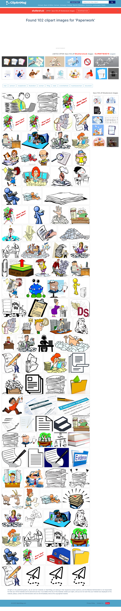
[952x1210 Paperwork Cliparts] (60, 440)
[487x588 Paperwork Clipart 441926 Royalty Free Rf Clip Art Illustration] (41, 327)
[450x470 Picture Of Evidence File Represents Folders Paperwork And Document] (80, 458)
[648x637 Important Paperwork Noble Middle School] (12, 405)
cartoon (12, 86)
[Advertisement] (60, 35)
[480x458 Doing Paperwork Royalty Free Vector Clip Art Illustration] (61, 177)
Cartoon (56, 5)
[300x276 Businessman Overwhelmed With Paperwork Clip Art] (27, 344)
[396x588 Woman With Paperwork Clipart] (31, 499)
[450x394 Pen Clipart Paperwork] (47, 234)
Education (81, 5)
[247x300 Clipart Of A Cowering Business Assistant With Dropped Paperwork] (42, 268)
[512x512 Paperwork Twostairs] (62, 424)
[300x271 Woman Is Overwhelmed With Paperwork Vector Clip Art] (80, 250)
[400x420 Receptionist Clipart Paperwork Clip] (81, 326)
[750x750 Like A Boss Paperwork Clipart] (11, 196)
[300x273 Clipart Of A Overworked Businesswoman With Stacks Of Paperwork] (55, 363)
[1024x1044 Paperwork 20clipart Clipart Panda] (31, 196)
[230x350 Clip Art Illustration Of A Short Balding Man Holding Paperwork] (44, 158)
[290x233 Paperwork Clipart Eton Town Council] (76, 499)
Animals (40, 5)
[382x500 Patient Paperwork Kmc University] (35, 458)
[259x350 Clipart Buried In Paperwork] (26, 327)
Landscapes (97, 5)
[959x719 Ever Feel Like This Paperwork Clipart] (40, 123)
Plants (103, 5)
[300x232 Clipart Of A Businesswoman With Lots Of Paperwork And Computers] (35, 177)
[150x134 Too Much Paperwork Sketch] (56, 478)
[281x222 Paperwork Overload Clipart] (61, 327)
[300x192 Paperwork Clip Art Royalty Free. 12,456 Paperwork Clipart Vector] (19, 103)
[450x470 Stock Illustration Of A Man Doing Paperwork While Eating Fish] (34, 478)
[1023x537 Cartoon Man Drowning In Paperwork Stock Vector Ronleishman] (72, 344)
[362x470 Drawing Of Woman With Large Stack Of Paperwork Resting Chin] (82, 177)
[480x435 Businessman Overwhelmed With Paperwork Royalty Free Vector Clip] (60, 141)
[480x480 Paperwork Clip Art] (39, 216)
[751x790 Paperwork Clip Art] (36, 288)
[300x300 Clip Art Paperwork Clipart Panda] (81, 158)
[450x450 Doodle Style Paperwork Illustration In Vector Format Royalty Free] (56, 385)
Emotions (89, 5)
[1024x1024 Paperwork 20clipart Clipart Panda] (81, 424)
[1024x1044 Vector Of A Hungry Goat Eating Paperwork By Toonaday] (12, 499)
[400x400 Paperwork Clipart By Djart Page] (59, 309)
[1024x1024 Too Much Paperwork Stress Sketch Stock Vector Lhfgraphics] (79, 478)
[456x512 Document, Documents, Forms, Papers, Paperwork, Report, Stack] (34, 385)
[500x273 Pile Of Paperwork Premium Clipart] (74, 234)
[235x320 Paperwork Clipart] (29, 234)
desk (54, 86)
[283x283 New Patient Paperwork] (10, 424)
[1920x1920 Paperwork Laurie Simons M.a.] (44, 424)
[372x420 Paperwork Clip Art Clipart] (81, 123)
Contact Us (100, 603)
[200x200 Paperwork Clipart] (38, 309)
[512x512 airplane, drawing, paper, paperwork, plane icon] (33, 576)
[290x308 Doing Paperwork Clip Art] (61, 268)
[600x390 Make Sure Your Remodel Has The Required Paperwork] (73, 405)
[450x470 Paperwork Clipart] (57, 288)
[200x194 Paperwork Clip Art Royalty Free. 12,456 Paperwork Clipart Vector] (48, 103)
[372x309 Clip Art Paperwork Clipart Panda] (61, 158)
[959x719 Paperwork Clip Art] (75, 103)
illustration (32, 86)
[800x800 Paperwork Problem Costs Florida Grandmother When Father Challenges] (80, 557)
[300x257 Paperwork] (14, 458)
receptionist (22, 86)
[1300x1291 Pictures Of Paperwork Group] (12, 478)
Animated (63, 5)
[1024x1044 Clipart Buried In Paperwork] (51, 499)
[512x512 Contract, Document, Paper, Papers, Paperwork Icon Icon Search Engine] (79, 363)
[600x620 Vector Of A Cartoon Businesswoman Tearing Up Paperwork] (33, 519)
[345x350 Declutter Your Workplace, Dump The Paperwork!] (12, 385)
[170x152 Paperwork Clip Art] (11, 440)
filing (48, 86)
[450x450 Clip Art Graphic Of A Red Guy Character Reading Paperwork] (28, 158)
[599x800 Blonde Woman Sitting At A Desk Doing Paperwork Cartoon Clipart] (9, 344)
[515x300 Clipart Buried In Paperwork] (36, 251)
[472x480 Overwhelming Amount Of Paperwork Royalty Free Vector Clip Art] (60, 251)
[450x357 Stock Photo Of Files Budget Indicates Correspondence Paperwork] (58, 557)
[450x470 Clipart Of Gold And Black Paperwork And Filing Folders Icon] (32, 363)
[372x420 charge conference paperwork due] (11, 576)
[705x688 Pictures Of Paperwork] (80, 308)
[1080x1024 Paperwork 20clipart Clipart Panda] (13, 288)
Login (68, 2)
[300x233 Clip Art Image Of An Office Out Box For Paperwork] (21, 268)
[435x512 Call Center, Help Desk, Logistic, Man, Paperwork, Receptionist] (46, 344)
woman (41, 86)
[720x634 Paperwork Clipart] (12, 234)
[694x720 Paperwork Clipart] (45, 440)
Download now (83, 11)
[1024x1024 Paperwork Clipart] (80, 216)
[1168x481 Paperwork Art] (66, 197)
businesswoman (76, 86)
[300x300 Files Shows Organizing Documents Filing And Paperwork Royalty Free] (79, 385)
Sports (75, 5)
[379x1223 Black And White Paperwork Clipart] (5, 268)
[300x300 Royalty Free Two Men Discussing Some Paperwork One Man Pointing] (10, 251)
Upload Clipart (75, 2)
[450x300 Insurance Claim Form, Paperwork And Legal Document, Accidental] (40, 405)
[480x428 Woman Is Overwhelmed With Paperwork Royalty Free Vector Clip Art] (12, 519)
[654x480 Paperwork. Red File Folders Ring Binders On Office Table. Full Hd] (79, 440)
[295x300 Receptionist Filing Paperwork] (63, 123)
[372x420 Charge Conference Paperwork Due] (11, 363)
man (5, 86)
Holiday (69, 5)
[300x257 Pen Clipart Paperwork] (56, 458)
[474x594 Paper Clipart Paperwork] (27, 424)
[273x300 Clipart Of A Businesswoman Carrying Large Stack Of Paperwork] (11, 177)
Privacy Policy (91, 603)
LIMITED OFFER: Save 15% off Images (72, 54)
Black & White (48, 5)
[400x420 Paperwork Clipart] (79, 288)
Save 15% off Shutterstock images (105, 93)
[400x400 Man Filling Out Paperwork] (11, 141)
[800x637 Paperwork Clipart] (14, 309)
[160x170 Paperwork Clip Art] (59, 216)
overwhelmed (63, 86)
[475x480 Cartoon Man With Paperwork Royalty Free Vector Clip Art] (10, 158)
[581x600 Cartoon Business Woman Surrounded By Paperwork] (81, 141)
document (88, 86)
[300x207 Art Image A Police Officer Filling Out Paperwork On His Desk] (35, 141)
